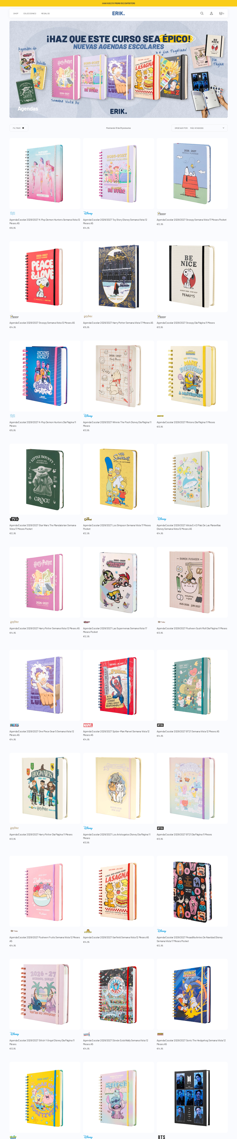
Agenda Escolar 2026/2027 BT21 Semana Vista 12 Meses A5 (188, 731)
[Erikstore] (118, 13)
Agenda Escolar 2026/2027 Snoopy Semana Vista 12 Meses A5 (42, 322)
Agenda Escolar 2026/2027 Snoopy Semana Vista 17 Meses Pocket (192, 219)
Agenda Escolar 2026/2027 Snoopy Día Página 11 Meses (186, 322)
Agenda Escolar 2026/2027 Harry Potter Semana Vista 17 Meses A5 (118, 322)
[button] (202, 13)
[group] (44, 173)
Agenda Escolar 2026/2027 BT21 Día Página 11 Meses (184, 834)
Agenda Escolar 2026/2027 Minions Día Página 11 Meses (186, 422)
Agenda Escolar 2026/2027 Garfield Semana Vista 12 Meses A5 (116, 937)
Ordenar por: (181, 128)
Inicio (20, 100)
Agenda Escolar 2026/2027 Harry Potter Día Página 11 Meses (40, 834)
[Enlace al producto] (44, 582)
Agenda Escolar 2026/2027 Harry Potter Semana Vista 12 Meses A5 (44, 628)
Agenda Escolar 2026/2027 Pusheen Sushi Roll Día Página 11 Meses (192, 628)
